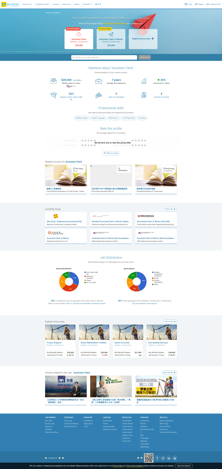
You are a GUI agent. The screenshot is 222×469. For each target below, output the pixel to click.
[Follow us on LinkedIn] (169, 458)
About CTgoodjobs (166, 421)
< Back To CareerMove (52, 13)
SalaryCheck (88, 424)
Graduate (143, 426)
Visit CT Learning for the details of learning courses (86, 303)
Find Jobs (48, 421)
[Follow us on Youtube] (175, 458)
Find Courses (107, 421)
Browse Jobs (50, 424)
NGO (142, 435)
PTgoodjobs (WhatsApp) (144, 445)
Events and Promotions (168, 432)
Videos (76, 4)
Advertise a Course (110, 429)
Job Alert (48, 429)
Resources (66, 4)
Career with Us (165, 426)
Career (105, 424)
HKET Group (164, 424)
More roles (169, 321)
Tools (86, 426)
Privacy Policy (117, 466)
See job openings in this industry (144, 303)
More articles (168, 373)
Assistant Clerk (77, 38)
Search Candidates (71, 424)
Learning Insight (109, 426)
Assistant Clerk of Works (111, 38)
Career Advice (127, 426)
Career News (127, 421)
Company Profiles (42, 4)
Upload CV (49, 426)
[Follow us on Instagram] (163, 458)
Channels (86, 4)
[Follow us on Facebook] (157, 458)
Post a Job (68, 421)
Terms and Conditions (134, 466)
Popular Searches (51, 432)
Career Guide (127, 432)
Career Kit (26, 4)
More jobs (169, 209)
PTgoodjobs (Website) (144, 439)
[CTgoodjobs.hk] (46, 458)
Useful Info (126, 438)
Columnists (126, 441)
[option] (79, 39)
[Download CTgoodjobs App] (148, 458)
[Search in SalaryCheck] (71, 86)
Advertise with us (70, 426)
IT (141, 432)
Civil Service (144, 421)
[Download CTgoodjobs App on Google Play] (142, 458)
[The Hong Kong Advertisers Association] (60, 458)
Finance (143, 424)
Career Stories (127, 424)
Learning (55, 4)
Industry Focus (127, 435)
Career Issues (127, 429)
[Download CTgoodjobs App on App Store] (138, 458)
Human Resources (147, 429)
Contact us (164, 429)
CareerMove (88, 421)
